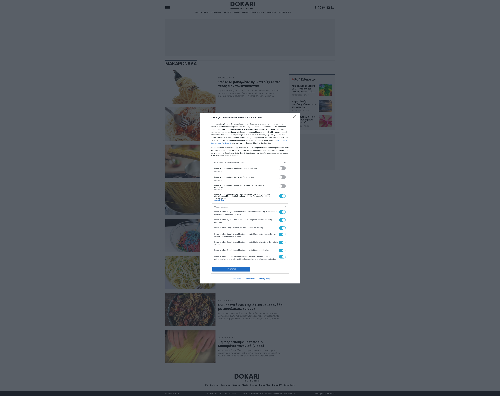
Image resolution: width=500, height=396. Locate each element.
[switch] (282, 168)
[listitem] (250, 162)
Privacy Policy (264, 278)
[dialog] (250, 198)
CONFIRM (231, 269)
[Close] (295, 117)
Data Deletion (235, 278)
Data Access (250, 278)
